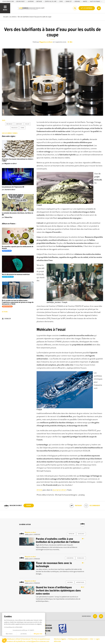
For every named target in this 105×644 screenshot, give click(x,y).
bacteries (70, 582)
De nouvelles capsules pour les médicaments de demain (17, 248)
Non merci (9, 634)
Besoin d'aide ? (20, 1)
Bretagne (39, 1)
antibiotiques (80, 582)
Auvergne (31, 1)
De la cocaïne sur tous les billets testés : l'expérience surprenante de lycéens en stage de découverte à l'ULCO (18, 302)
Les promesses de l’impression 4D (13, 187)
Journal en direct (59, 489)
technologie (80, 558)
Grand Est (69, 1)
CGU (91, 639)
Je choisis (24, 634)
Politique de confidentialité (78, 639)
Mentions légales (60, 639)
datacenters (70, 558)
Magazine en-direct (45, 42)
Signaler (7, 319)
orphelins (71, 534)
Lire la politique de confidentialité (13, 627)
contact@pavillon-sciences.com (37, 641)
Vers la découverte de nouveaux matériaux (16, 274)
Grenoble (77, 1)
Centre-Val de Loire (50, 1)
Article (39, 489)
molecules (14, 128)
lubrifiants (18, 124)
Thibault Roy (8, 217)
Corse (61, 1)
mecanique (9, 124)
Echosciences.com (8, 1)
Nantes (85, 1)
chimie (22, 128)
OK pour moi (38, 634)
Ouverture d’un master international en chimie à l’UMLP (17, 160)
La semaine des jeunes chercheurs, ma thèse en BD (17, 214)
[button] (4, 640)
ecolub (27, 124)
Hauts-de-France (95, 1)
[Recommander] (86, 506)
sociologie (81, 534)
